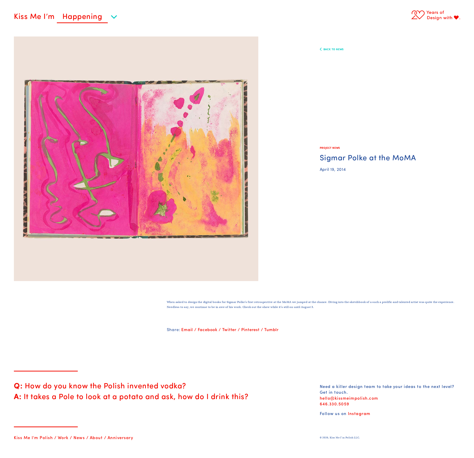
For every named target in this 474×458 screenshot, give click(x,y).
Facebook (207, 329)
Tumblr (271, 329)
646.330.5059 (334, 404)
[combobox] (87, 17)
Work (63, 437)
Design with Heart (435, 15)
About (96, 437)
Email (187, 329)
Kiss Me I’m (35, 15)
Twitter (229, 329)
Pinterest (250, 329)
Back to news (333, 49)
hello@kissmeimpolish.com (349, 398)
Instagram (359, 413)
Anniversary (120, 437)
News (79, 437)
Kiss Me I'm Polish (33, 437)
